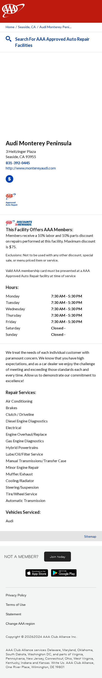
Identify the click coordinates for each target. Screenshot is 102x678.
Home (10, 27)
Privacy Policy (16, 595)
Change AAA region (20, 623)
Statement (13, 614)
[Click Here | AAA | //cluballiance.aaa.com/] (13, 14)
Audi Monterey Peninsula (58, 27)
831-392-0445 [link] (18, 162)
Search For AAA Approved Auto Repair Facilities (52, 42)
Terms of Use (16, 605)
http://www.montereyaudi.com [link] (31, 168)
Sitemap (90, 536)
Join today (57, 556)
